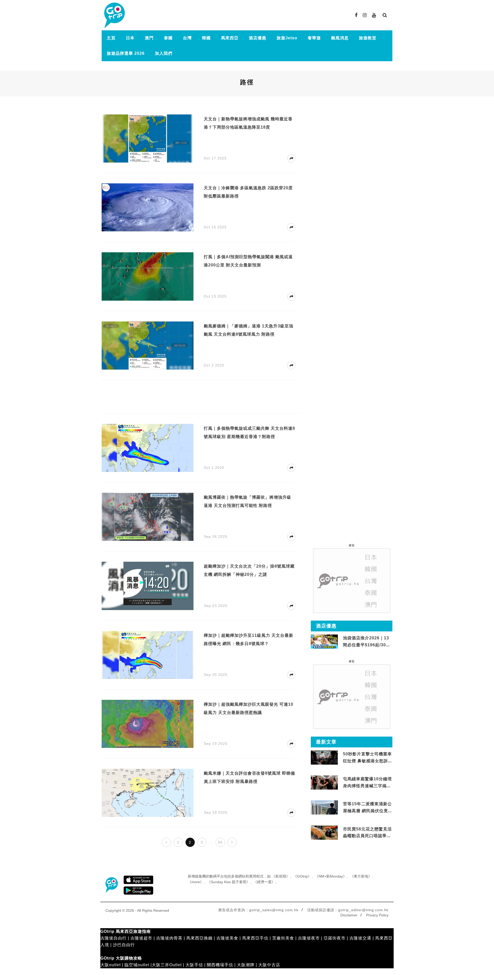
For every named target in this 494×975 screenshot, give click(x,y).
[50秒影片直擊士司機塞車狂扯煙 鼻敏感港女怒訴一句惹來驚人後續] (324, 758)
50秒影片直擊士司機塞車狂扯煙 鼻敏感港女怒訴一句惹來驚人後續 (367, 761)
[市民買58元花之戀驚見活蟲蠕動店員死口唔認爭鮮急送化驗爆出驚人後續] (324, 832)
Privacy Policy (377, 915)
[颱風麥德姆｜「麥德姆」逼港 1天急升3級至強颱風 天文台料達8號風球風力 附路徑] (147, 345)
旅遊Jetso (287, 38)
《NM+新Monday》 (331, 876)
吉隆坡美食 (227, 938)
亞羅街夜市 (335, 938)
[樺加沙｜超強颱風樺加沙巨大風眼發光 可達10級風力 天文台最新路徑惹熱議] (147, 723)
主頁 (111, 38)
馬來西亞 (230, 38)
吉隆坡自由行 (113, 938)
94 (220, 842)
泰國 (168, 38)
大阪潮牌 (245, 965)
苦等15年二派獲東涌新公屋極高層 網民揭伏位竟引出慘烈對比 (367, 811)
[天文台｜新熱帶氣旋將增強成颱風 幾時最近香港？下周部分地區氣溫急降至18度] (147, 138)
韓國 (206, 38)
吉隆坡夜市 (309, 938)
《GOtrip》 (302, 876)
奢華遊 (314, 38)
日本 (130, 38)
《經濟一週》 (264, 882)
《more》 (196, 882)
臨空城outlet (137, 965)
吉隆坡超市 (141, 938)
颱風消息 (340, 38)
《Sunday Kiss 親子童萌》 (228, 882)
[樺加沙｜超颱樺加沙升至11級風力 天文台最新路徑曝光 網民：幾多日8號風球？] (147, 654)
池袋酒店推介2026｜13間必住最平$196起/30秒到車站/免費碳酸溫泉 (366, 645)
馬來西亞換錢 (199, 938)
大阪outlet (110, 965)
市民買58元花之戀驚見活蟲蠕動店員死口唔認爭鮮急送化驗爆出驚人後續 (367, 836)
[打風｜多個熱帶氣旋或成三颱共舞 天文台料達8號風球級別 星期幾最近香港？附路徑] (147, 447)
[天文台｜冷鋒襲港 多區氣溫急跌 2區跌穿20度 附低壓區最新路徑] (147, 207)
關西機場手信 (220, 965)
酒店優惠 (257, 38)
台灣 (187, 38)
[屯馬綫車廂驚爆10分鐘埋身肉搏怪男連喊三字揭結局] (324, 783)
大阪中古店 (269, 965)
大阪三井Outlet (167, 965)
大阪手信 (194, 965)
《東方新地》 (361, 876)
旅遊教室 (367, 38)
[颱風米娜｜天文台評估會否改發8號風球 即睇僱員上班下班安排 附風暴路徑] (147, 792)
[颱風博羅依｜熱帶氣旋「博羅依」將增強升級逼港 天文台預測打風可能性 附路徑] (147, 516)
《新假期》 (281, 876)
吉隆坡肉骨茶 (169, 938)
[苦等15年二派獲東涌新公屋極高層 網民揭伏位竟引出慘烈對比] (324, 808)
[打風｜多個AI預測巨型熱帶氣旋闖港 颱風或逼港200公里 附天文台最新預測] (147, 276)
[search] (385, 15)
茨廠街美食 (283, 938)
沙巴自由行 (124, 945)
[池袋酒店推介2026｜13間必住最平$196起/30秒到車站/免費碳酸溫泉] (324, 641)
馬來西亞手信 (255, 938)
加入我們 (163, 53)
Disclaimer (348, 915)
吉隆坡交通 (360, 938)
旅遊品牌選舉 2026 (126, 53)
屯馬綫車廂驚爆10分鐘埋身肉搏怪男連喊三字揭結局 (367, 786)
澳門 (149, 38)
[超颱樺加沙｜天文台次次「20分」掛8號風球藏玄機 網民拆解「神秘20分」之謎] (147, 585)
